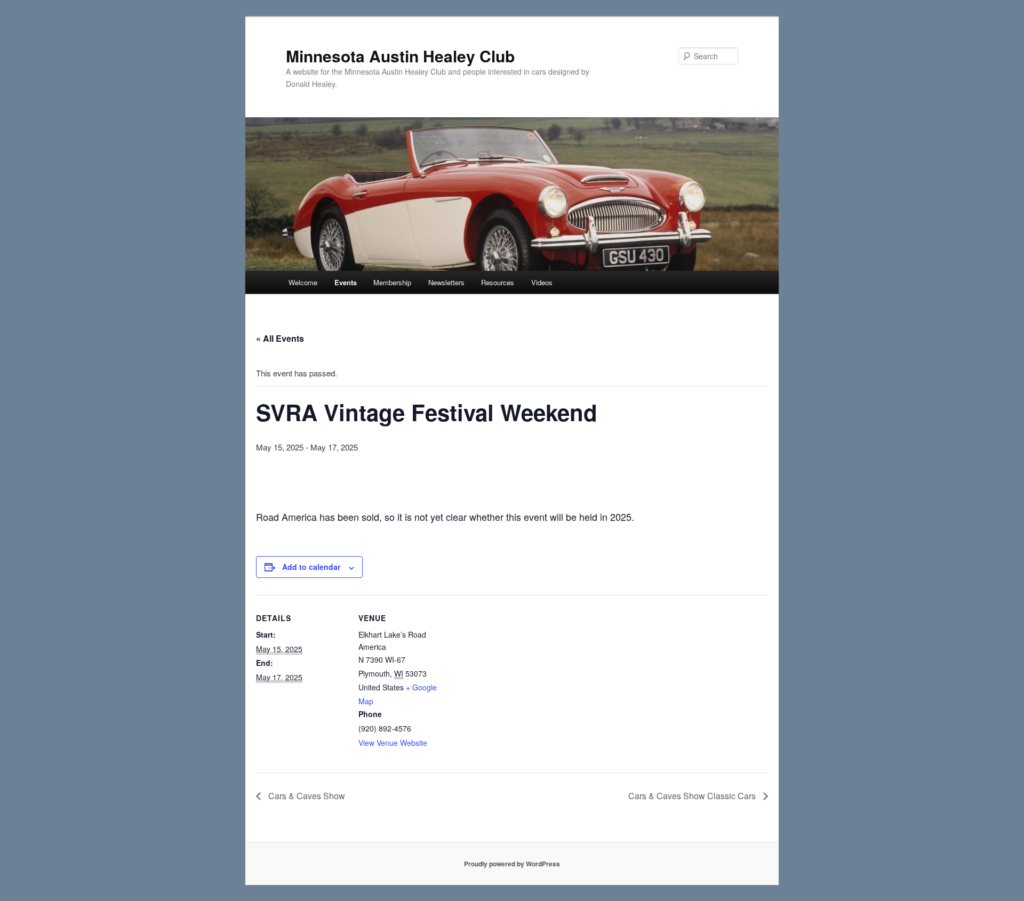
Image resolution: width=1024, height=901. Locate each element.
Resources (497, 282)
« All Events (280, 338)
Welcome (303, 282)
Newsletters (446, 282)
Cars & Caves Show (305, 796)
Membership (392, 282)
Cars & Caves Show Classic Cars (693, 796)
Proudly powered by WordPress (512, 863)
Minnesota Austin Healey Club (400, 55)
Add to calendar (311, 566)
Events (345, 282)
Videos (542, 282)
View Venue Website (392, 742)
